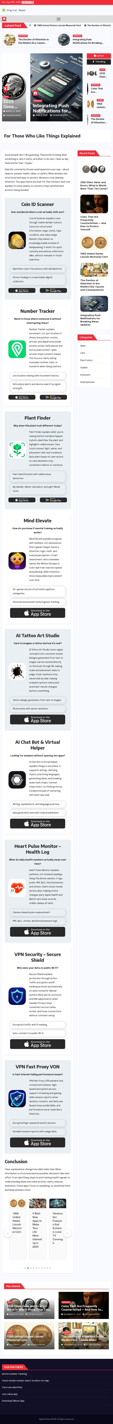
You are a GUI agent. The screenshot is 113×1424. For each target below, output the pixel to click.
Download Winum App (13, 1401)
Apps (6, 96)
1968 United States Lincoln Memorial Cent (25, 1338)
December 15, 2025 (72, 1314)
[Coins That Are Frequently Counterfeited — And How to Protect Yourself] (94, 205)
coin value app (10, 1394)
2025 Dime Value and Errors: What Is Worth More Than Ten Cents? (94, 185)
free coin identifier (12, 1387)
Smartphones (87, 382)
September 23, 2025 (73, 1345)
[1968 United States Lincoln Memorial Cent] (94, 244)
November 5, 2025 (17, 1345)
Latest (100, 56)
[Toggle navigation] (58, 19)
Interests (84, 36)
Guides (28, 36)
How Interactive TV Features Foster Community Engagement (57, 1228)
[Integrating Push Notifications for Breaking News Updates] (94, 305)
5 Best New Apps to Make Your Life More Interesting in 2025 (17, 1229)
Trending (100, 62)
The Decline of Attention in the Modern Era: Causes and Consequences (94, 43)
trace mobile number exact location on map (25, 1381)
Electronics (86, 360)
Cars (82, 353)
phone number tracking (14, 1374)
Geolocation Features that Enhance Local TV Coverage (38, 1228)
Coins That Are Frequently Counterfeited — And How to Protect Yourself (93, 223)
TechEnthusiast (13, 115)
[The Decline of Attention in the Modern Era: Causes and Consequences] (94, 271)
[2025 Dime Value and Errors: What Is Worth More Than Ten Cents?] (94, 170)
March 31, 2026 (13, 111)
